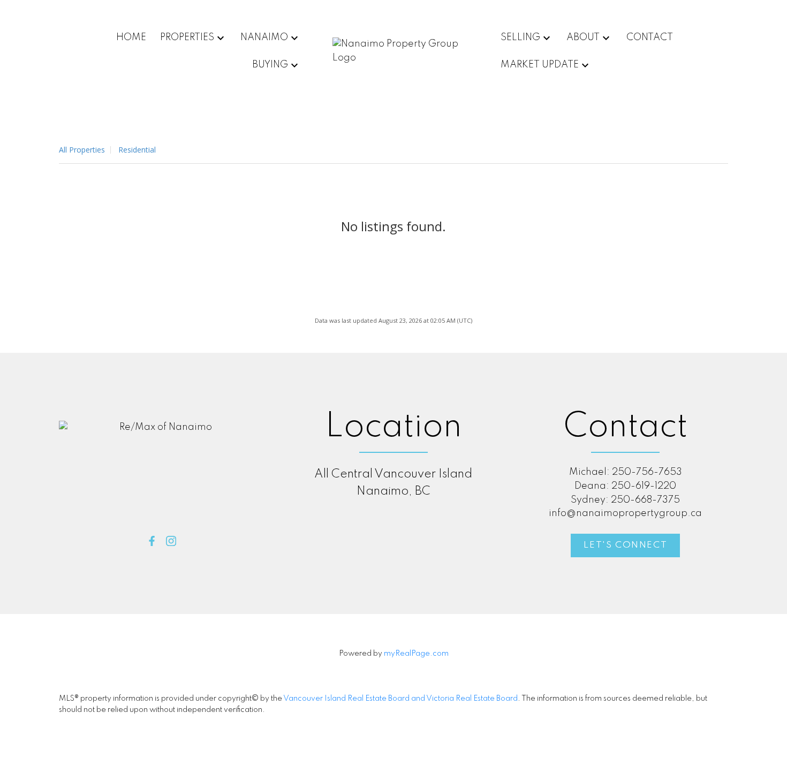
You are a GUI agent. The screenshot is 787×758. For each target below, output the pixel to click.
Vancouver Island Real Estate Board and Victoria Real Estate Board (400, 698)
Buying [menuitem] (270, 65)
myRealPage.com (416, 653)
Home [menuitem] (131, 37)
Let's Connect (625, 545)
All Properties (82, 150)
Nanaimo (264, 37)
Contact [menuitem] (649, 37)
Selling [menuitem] (520, 37)
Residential (137, 150)
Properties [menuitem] (187, 37)
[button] (152, 541)
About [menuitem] (583, 37)
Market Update (540, 65)
